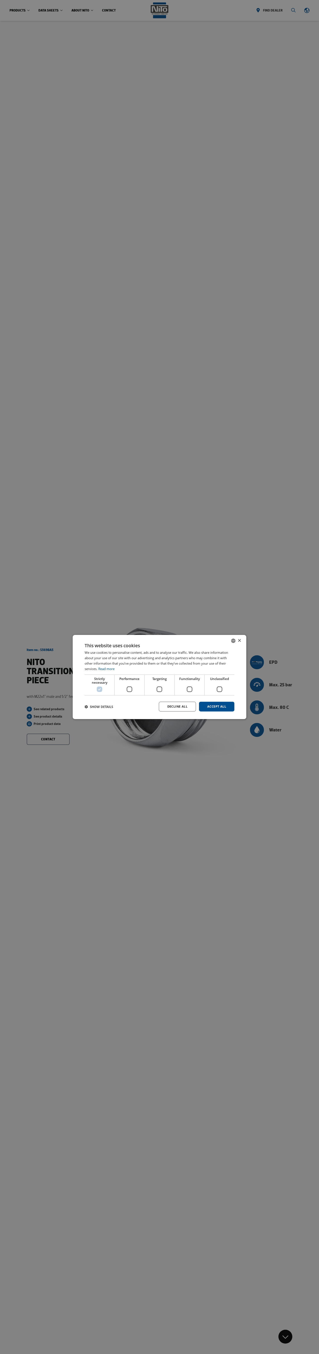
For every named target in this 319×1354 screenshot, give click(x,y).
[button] (99, 706)
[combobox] (233, 641)
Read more (106, 669)
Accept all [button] (216, 706)
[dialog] (159, 677)
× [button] (239, 640)
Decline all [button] (177, 706)
